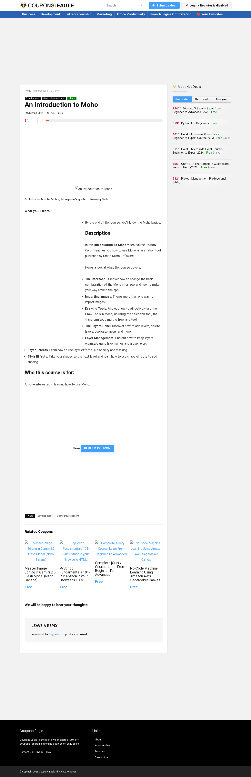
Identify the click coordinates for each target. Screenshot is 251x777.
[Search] (142, 5)
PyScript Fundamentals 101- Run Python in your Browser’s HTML (75, 574)
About (98, 739)
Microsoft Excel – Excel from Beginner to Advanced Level (197, 110)
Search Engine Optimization (170, 14)
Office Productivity (131, 14)
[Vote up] (40, 120)
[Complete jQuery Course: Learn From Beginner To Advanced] (111, 543)
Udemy (71, 98)
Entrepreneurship (78, 14)
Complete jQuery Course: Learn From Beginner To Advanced (110, 569)
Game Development (54, 98)
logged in (55, 634)
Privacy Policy (43, 751)
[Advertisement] (125, 49)
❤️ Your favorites (210, 14)
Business (28, 14)
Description (101, 757)
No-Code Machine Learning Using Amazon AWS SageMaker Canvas (145, 574)
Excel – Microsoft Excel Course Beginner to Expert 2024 (197, 150)
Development (50, 14)
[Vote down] (33, 120)
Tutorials (100, 751)
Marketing (104, 14)
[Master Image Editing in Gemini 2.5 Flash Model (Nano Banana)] (41, 543)
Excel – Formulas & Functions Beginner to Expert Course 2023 (196, 136)
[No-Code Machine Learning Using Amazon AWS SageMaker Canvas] (146, 543)
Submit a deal (166, 5)
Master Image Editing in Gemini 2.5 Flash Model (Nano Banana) (40, 574)
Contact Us (26, 751)
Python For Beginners (195, 123)
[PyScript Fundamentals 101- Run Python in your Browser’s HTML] (76, 543)
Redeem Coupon (97, 448)
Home (28, 90)
